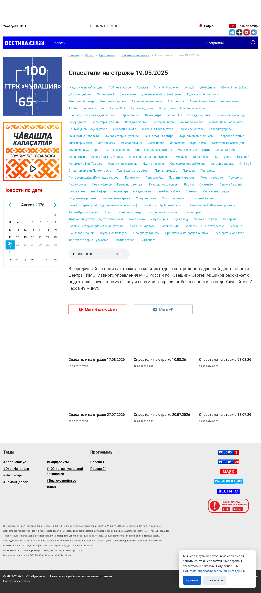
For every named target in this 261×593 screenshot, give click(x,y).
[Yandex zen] (239, 32)
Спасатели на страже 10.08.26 (160, 359)
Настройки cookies (16, 581)
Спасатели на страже (135, 55)
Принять (192, 580)
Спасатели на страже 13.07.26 (225, 414)
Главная (74, 55)
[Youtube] (246, 32)
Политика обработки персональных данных (81, 576)
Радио (89, 55)
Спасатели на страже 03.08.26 (225, 359)
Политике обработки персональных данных (214, 571)
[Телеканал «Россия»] (228, 452)
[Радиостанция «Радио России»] (228, 481)
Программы (107, 55)
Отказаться (215, 580)
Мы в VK (166, 309)
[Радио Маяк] (228, 471)
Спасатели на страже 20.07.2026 (162, 414)
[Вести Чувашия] (23, 43)
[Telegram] (232, 32)
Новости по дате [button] (23, 190)
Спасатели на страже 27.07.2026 (97, 414)
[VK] (254, 32)
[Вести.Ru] (228, 461)
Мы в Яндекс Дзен (101, 309)
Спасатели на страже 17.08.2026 (97, 359)
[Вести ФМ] (228, 491)
